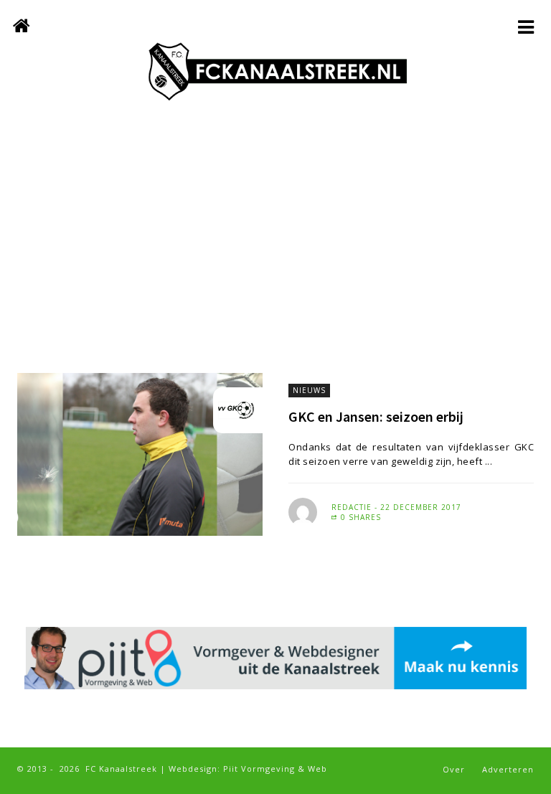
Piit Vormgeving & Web (275, 768)
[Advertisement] (275, 251)
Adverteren (508, 769)
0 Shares (359, 517)
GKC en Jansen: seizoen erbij (375, 416)
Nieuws (309, 390)
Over (454, 769)
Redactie (351, 507)
